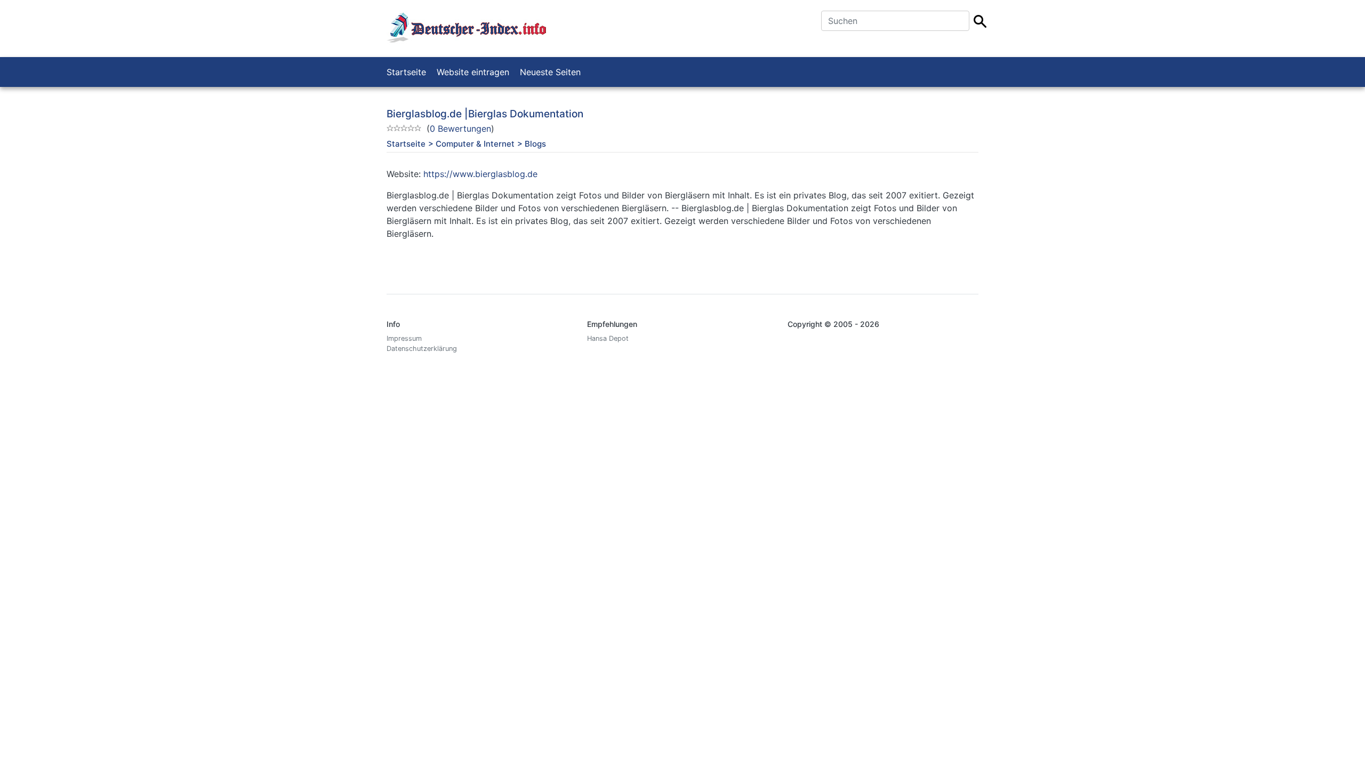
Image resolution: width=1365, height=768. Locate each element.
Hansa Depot (608, 338)
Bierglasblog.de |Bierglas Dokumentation (485, 114)
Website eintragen (473, 72)
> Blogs (531, 144)
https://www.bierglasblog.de (480, 174)
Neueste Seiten (550, 72)
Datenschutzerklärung (422, 349)
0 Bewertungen (460, 128)
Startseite (406, 72)
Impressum (404, 338)
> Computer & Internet (471, 144)
